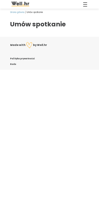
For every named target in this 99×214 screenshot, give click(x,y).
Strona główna (17, 12)
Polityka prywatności (22, 58)
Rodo (13, 64)
